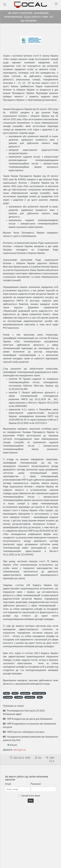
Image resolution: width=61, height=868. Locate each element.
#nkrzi (15, 693)
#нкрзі (6, 693)
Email (8, 784)
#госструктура (39, 693)
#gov (40, 697)
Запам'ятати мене (30, 795)
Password (36, 784)
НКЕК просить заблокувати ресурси (25, 732)
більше (13, 745)
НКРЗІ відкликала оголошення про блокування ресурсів (29, 725)
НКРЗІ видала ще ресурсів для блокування (29, 719)
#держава (25, 693)
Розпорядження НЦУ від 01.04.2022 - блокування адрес (24, 712)
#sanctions (29, 697)
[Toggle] (4, 4)
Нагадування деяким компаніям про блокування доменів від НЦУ (30, 738)
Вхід (30, 801)
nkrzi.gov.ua (19, 750)
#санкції (18, 697)
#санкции (8, 697)
